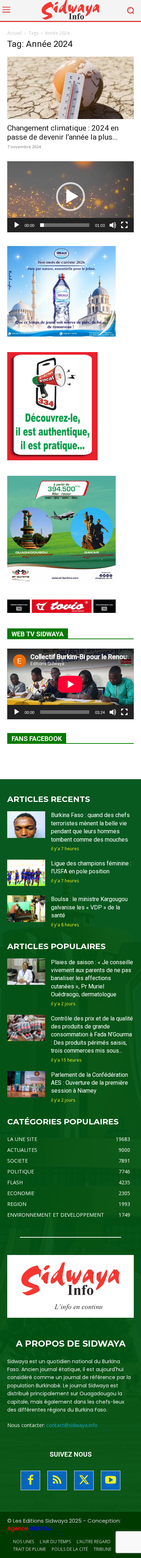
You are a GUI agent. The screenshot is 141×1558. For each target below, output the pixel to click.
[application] (70, 196)
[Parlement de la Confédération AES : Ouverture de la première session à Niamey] (26, 1084)
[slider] (64, 225)
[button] (70, 196)
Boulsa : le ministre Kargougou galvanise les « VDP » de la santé (89, 907)
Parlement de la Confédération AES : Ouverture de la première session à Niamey (89, 1082)
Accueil (14, 33)
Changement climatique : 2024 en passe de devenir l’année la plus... (63, 132)
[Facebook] (30, 1480)
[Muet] (112, 225)
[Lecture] (16, 225)
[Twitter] (84, 1480)
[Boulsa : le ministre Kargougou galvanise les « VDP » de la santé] (26, 908)
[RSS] (57, 1480)
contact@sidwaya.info (72, 1425)
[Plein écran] (124, 225)
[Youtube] (110, 1480)
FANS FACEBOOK (37, 739)
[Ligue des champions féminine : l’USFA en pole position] (26, 873)
